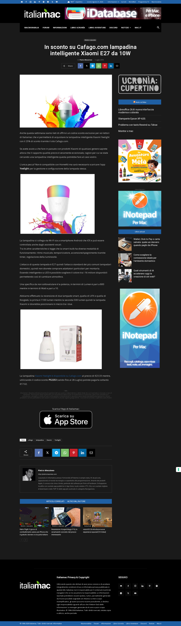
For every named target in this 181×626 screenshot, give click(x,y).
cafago (30, 440)
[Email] (117, 65)
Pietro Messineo (86, 60)
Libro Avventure (97, 27)
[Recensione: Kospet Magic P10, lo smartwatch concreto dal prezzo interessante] (65, 517)
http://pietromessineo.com (47, 474)
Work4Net (132, 2)
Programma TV (143, 2)
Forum (46, 27)
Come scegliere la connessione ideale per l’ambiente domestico (145, 257)
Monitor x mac (125, 131)
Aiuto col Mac (141, 102)
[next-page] (25, 540)
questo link (61, 590)
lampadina (40, 440)
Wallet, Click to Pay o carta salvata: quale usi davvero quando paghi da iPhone (147, 242)
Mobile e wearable (90, 40)
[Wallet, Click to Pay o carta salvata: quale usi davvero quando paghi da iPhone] (125, 244)
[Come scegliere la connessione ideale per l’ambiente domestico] (125, 260)
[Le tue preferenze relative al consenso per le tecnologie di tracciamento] (178, 469)
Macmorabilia (156, 2)
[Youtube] (57, 2)
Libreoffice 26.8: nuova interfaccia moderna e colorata (136, 111)
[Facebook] (26, 2)
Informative (57, 623)
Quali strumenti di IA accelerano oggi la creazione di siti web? (144, 273)
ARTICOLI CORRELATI (55, 501)
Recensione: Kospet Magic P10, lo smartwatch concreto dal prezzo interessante (64, 532)
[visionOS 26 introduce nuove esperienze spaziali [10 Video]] (97, 517)
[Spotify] (44, 2)
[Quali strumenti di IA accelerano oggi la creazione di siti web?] (125, 275)
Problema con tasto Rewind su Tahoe (137, 124)
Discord (113, 27)
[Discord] (22, 2)
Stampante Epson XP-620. (132, 118)
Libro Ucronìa (77, 27)
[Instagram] (30, 2)
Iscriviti (123, 2)
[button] (158, 28)
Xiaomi (49, 440)
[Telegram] (48, 2)
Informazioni (112, 2)
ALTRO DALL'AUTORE (76, 501)
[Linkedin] (35, 2)
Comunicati (87, 526)
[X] (52, 2)
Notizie (125, 27)
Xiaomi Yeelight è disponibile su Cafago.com (58, 375)
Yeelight (58, 440)
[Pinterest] (39, 2)
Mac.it (138, 27)
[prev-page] (21, 540)
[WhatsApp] (98, 65)
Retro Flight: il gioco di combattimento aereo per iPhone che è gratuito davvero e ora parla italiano (34, 532)
